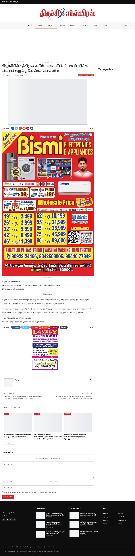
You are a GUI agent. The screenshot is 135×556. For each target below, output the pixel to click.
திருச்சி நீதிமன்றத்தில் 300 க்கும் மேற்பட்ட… (89, 532)
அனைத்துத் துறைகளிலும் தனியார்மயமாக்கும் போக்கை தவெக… (54, 524)
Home (30, 25)
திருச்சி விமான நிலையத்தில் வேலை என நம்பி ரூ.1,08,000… (55, 514)
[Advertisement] (67, 44)
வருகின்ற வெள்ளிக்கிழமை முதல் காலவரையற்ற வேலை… (55, 532)
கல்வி (95, 25)
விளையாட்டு (84, 25)
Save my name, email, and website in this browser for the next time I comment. (30, 492)
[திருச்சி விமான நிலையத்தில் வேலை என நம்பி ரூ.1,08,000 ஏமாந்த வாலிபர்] (18, 422)
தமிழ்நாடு (51, 25)
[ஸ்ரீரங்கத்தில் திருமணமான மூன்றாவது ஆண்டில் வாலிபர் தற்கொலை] (74, 515)
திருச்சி (40, 25)
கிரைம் (105, 25)
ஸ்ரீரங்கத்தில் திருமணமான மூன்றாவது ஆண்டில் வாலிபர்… (88, 514)
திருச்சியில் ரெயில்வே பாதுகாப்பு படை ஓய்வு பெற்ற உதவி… (89, 523)
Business (26, 2)
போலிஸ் (91, 75)
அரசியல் (62, 25)
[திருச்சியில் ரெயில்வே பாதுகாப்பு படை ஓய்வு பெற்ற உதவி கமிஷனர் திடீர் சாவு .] (74, 524)
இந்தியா (72, 25)
